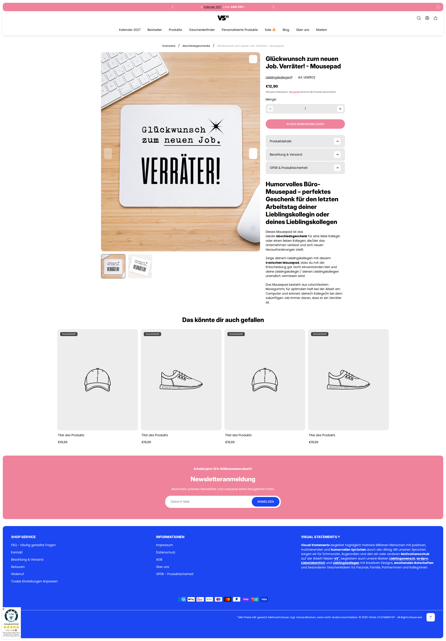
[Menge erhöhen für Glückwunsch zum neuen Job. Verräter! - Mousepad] (340, 109)
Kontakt (17, 552)
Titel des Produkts (71, 435)
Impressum (164, 545)
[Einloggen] (427, 18)
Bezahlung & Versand (27, 559)
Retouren (18, 567)
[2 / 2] (140, 266)
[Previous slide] (173, 7)
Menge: (271, 99)
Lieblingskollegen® (279, 78)
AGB (159, 559)
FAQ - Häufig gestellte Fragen (33, 545)
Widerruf (17, 574)
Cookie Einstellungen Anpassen (34, 581)
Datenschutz (165, 552)
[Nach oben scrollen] (430, 617)
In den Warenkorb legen (305, 124)
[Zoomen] (253, 59)
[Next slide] (273, 7)
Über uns (162, 567)
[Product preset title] (97, 379)
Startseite (168, 45)
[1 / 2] (113, 266)
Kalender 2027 (213, 7)
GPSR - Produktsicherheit (174, 574)
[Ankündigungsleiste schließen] (438, 7)
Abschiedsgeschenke (196, 45)
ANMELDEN (265, 501)
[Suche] (419, 18)
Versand (294, 91)
